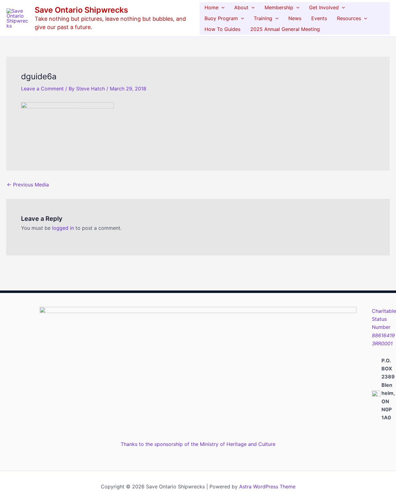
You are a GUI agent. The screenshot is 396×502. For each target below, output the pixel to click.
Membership (279, 7)
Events (319, 18)
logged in (63, 228)
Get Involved (324, 7)
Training (263, 18)
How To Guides (222, 29)
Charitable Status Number (384, 327)
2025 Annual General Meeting (285, 29)
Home (211, 7)
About (241, 7)
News (294, 18)
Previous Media (28, 184)
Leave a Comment (42, 88)
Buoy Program (221, 18)
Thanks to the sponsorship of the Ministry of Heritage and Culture (198, 444)
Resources (349, 18)
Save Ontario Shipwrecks (81, 10)
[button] (221, 7)
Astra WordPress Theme (267, 486)
